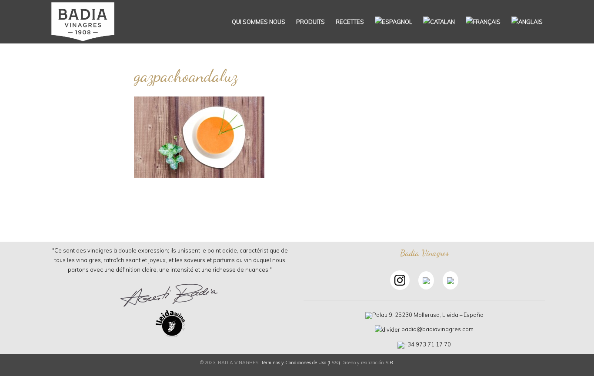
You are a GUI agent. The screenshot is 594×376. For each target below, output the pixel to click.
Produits (310, 21)
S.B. (389, 362)
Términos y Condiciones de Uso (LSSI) (300, 362)
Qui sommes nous (258, 21)
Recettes (350, 21)
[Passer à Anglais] (527, 21)
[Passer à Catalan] (439, 21)
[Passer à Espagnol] (393, 21)
